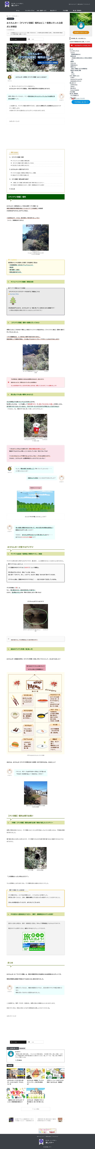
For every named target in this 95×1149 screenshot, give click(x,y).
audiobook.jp (74, 84)
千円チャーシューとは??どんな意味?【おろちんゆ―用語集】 (55, 1081)
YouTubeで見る (14, 294)
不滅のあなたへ (74, 65)
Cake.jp (72, 86)
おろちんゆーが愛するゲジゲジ (20, 169)
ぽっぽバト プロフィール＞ (81, 32)
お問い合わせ (80, 4)
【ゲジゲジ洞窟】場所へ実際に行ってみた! (23, 163)
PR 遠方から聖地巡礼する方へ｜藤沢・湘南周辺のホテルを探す (28, 185)
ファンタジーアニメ (29, 10)
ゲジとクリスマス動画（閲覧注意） (21, 160)
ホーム (17, 10)
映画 (72, 72)
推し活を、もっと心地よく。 (51, 1140)
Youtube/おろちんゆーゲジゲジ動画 (37, 755)
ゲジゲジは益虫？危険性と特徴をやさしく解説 (24, 173)
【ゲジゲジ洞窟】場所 (17, 157)
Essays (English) (75, 90)
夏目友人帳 (73, 56)
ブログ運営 (65, 10)
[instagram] (17, 1060)
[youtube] (19, 1060)
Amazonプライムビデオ (76, 79)
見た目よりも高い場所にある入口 (20, 165)
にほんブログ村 (80, 98)
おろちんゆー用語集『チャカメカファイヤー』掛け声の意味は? (35, 1082)
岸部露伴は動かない (76, 54)
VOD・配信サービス (41, 10)
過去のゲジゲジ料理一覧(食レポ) (20, 175)
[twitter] (16, 1060)
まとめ (13, 189)
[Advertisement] (36, 136)
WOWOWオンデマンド (76, 81)
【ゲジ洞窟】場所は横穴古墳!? (20, 179)
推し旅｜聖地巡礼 (77, 10)
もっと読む (36, 1109)
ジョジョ (73, 52)
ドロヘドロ (73, 63)
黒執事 (72, 61)
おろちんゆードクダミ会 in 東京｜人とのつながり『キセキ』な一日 (15, 1082)
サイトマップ (87, 4)
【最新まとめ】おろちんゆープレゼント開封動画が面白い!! (15, 1101)
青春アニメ (73, 67)
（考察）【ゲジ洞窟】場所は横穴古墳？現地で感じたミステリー (28, 182)
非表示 (16, 152)
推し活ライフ (53, 10)
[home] (21, 1060)
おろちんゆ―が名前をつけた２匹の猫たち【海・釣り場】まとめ (35, 1102)
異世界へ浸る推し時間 (76, 70)
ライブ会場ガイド (75, 95)
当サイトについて (72, 4)
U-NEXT (72, 77)
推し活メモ (73, 88)
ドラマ (72, 74)
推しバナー (15, 5)
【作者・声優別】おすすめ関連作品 (79, 68)
